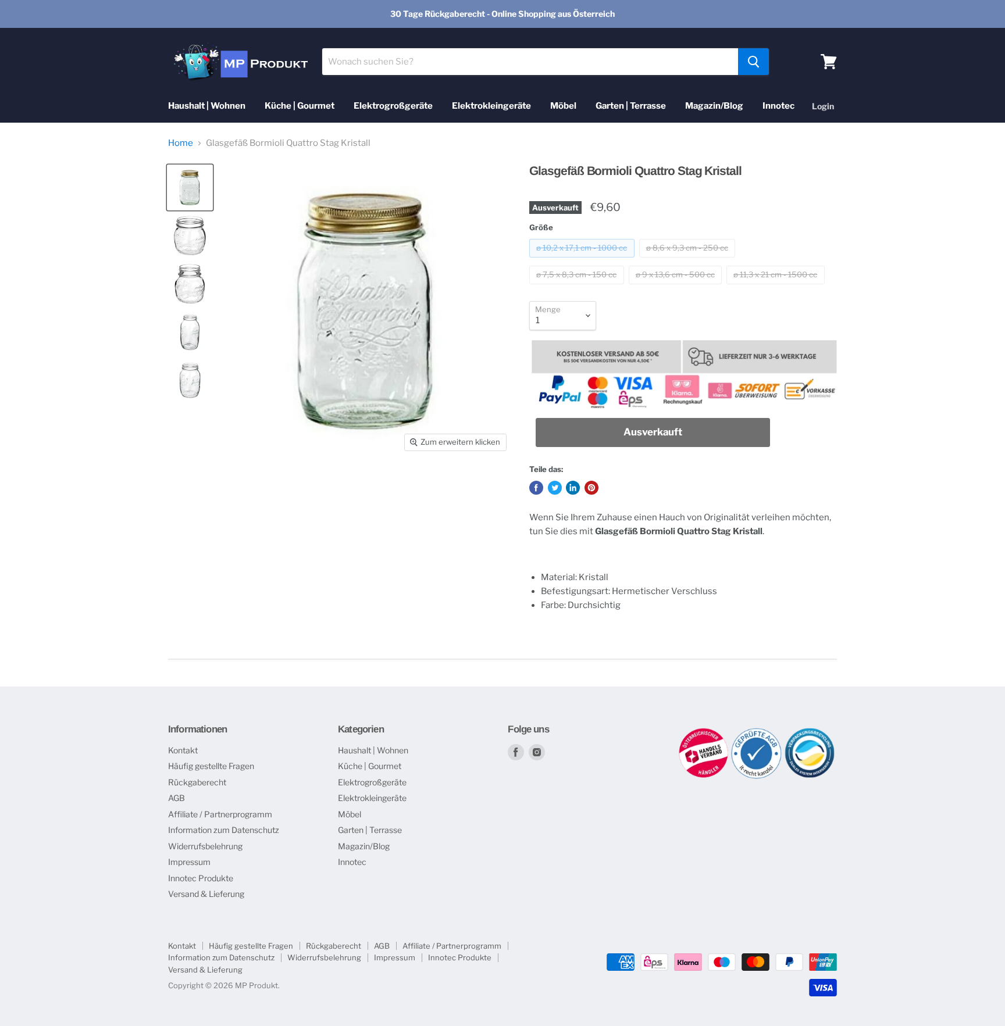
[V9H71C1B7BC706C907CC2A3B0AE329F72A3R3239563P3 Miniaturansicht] (190, 284)
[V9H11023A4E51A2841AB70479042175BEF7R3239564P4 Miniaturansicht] (190, 332)
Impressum (189, 862)
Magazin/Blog (714, 106)
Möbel (563, 106)
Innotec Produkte (200, 878)
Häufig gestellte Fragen (211, 766)
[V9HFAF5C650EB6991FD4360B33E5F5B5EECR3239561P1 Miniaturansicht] (190, 187)
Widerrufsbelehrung (205, 846)
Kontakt (183, 750)
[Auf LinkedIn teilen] (573, 488)
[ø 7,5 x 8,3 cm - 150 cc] (578, 287)
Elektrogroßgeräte (393, 106)
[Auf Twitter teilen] (555, 488)
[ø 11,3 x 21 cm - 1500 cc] (777, 287)
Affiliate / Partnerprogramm (220, 814)
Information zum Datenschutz (223, 830)
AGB (176, 798)
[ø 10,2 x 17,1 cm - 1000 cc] (583, 260)
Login (823, 106)
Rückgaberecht (197, 782)
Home (180, 143)
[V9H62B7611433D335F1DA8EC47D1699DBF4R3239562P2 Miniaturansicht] (190, 236)
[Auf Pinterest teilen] (591, 488)
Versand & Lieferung (206, 894)
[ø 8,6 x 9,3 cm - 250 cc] (689, 260)
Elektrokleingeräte (491, 106)
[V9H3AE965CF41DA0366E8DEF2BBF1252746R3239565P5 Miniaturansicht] (190, 380)
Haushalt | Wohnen (206, 106)
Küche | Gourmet (299, 106)
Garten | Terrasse (631, 106)
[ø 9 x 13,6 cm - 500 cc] (677, 287)
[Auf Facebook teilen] (536, 488)
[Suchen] (753, 61)
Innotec (778, 106)
